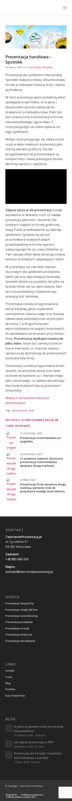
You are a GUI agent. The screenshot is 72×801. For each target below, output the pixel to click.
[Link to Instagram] (46, 790)
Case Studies (34, 67)
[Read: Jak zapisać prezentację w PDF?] (8, 743)
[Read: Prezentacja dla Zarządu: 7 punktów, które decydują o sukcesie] (8, 754)
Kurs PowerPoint (15, 695)
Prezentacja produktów (19, 622)
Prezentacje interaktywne (20, 641)
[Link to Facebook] (41, 790)
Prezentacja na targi (17, 628)
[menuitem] (65, 7)
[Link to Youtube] (52, 790)
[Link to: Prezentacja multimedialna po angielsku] (11, 441)
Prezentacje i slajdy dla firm (21, 609)
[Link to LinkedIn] (58, 790)
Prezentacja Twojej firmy (19, 603)
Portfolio (10, 689)
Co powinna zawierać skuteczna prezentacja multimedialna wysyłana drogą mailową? (41, 462)
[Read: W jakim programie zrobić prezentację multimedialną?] (8, 728)
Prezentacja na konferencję (21, 616)
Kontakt (9, 670)
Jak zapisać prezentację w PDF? (34, 742)
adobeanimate (20, 410)
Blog (7, 683)
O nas (8, 677)
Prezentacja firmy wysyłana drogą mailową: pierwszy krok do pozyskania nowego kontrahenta (43, 487)
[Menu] (65, 7)
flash (31, 410)
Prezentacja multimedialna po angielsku (40, 439)
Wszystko (48, 67)
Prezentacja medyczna (18, 634)
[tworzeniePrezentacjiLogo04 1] (29, 7)
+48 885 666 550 (17, 559)
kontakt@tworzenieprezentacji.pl (29, 572)
